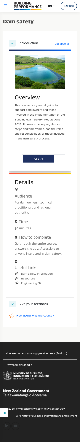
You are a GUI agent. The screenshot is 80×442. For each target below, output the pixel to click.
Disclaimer (27, 408)
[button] (51, 6)
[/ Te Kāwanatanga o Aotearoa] (40, 377)
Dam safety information (37, 273)
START (38, 159)
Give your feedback (33, 304)
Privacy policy (11, 408)
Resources (28, 278)
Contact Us (56, 408)
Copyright (42, 408)
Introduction (28, 43)
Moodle (27, 365)
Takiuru (69, 6)
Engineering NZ (31, 283)
